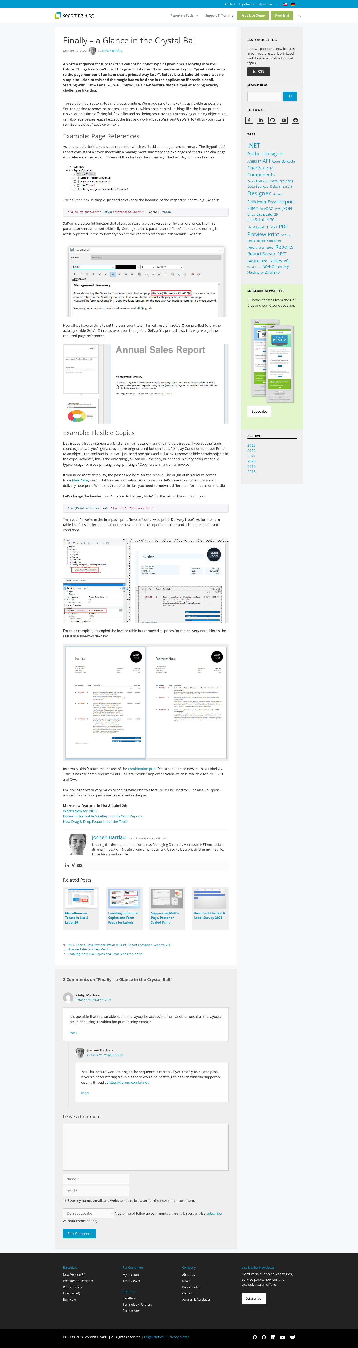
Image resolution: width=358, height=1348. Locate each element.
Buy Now (69, 1299)
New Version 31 (74, 1274)
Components (261, 174)
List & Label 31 (257, 227)
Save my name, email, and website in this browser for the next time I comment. (131, 1200)
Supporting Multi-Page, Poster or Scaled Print (165, 917)
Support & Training (219, 15)
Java (278, 209)
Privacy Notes (178, 1337)
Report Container (140, 945)
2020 (251, 461)
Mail (273, 227)
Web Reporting (276, 266)
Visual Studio (254, 267)
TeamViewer (131, 1281)
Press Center (191, 1287)
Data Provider (96, 945)
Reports (158, 945)
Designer (259, 193)
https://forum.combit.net (129, 1082)
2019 (251, 466)
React (251, 241)
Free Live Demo (253, 15)
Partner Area (131, 1310)
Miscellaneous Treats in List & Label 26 (76, 917)
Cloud (268, 167)
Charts (80, 945)
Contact (230, 4)
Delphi (287, 186)
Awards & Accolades (196, 1299)
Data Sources (257, 186)
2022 (251, 450)
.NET (71, 945)
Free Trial (282, 15)
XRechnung (255, 272)
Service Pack (257, 261)
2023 (251, 445)
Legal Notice (246, 4)
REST (281, 254)
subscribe (214, 1213)
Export (287, 201)
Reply (73, 1033)
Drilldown (256, 202)
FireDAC (266, 208)
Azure (276, 161)
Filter (252, 208)
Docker (277, 194)
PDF (283, 226)
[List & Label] (74, 15)
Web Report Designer (78, 1281)
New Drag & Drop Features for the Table (95, 821)
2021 (251, 455)
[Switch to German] (293, 4)
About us (188, 1274)
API (266, 161)
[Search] (290, 96)
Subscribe (259, 411)
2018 (251, 471)
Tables (275, 260)
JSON (287, 208)
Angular (254, 161)
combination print (142, 768)
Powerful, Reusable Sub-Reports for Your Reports (103, 816)
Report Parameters (260, 248)
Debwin (275, 186)
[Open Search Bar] (299, 15)
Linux (251, 214)
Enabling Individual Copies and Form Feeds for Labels (123, 917)
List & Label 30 (261, 219)
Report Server (261, 254)
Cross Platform (257, 181)
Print (123, 945)
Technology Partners (137, 1304)
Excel (272, 202)
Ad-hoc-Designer (265, 153)
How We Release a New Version (89, 949)
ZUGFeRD (272, 272)
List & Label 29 (267, 214)
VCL (168, 945)
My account (265, 4)
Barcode (288, 161)
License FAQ (71, 1293)
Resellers (129, 1298)
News (186, 1281)
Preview (112, 945)
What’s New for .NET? (80, 811)
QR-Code (286, 235)
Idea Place (80, 480)
